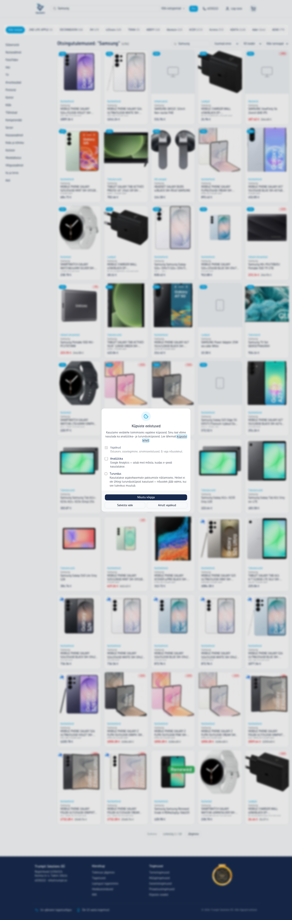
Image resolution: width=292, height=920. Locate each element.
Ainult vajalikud (167, 505)
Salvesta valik (125, 505)
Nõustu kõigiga (146, 497)
